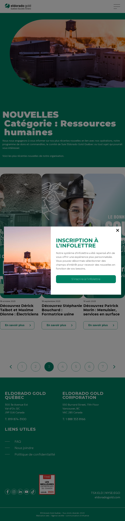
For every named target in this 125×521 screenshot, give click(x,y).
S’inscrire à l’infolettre (85, 279)
